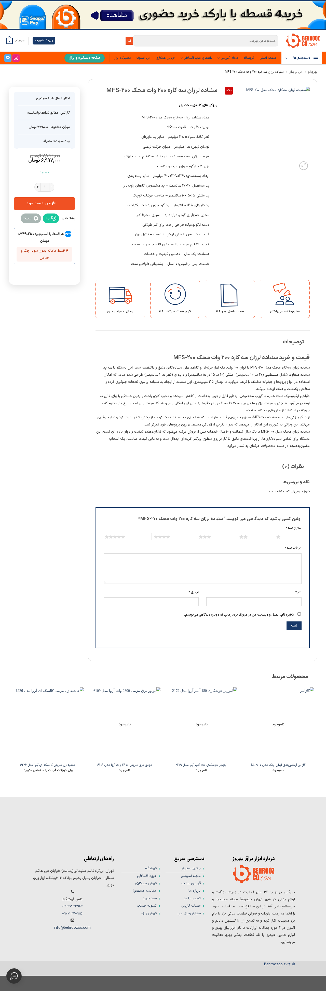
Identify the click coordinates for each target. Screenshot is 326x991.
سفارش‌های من (189, 913)
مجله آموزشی (229, 57)
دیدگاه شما (293, 548)
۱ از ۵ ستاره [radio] (292, 537)
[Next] (12, 734)
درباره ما (194, 890)
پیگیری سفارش (191, 868)
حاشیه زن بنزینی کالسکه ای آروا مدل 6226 (48, 765)
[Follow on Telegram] (7, 58)
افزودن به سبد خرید (41, 203)
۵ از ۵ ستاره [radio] (137, 537)
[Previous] (314, 734)
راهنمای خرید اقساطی (198, 57)
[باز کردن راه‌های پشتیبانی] (14, 978)
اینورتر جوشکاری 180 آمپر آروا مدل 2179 (201, 765)
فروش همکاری (165, 57)
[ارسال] (129, 41)
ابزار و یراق (296, 71)
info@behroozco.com (72, 928)
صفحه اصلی (268, 57)
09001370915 (72, 913)
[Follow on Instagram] (16, 58)
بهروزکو (312, 71)
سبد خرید (150, 898)
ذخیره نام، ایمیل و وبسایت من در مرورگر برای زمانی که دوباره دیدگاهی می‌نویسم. (239, 614)
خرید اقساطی (147, 876)
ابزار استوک (144, 57)
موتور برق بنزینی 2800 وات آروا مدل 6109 (124, 765)
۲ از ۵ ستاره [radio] (259, 537)
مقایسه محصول (144, 890)
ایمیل (194, 592)
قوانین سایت (191, 883)
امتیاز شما (294, 528)
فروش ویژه (149, 913)
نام (298, 592)
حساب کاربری (191, 905)
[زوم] (303, 165)
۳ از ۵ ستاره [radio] (223, 537)
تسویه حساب (147, 905)
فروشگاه (249, 57)
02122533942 (72, 906)
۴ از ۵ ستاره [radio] (182, 537)
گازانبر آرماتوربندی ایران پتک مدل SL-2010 (278, 765)
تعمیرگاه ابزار (122, 57)
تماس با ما (192, 898)
